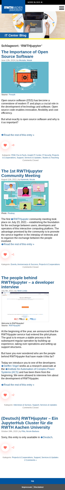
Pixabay (11, 213)
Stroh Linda (22, 291)
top (32, 481)
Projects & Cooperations (49, 264)
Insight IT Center (34, 155)
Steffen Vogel (11, 366)
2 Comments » (30, 460)
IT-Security (46, 155)
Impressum (27, 487)
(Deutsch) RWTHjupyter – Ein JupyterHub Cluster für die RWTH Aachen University (29, 423)
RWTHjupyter (21, 219)
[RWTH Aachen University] (13, 12)
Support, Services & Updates (29, 158)
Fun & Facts (21, 155)
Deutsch (47, 437)
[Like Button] (5, 145)
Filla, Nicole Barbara (30, 431)
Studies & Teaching (50, 158)
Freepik (12, 95)
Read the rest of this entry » (19, 135)
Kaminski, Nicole (28, 179)
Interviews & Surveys (22, 405)
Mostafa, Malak (25, 60)
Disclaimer (39, 487)
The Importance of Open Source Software (24, 54)
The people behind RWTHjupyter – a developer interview (27, 282)
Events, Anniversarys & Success (24, 264)
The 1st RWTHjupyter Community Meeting (22, 173)
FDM (13, 155)
